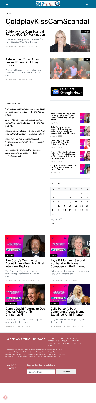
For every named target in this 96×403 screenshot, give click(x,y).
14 (76, 201)
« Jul (52, 223)
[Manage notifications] (6, 397)
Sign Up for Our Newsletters (41, 366)
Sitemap (51, 345)
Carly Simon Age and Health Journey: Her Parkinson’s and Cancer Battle (63, 167)
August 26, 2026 (56, 123)
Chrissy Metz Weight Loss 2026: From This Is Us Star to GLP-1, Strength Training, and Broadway (63, 155)
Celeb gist (86, 32)
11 (59, 201)
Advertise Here (80, 343)
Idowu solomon (11, 326)
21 (76, 206)
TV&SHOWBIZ (11, 303)
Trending (9, 255)
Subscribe (66, 372)
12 (65, 201)
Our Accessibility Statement (60, 343)
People (87, 59)
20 (70, 206)
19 (65, 206)
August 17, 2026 (56, 147)
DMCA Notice (72, 339)
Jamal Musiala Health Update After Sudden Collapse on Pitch (60, 142)
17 (53, 206)
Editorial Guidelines (56, 339)
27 (70, 210)
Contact (75, 341)
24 (53, 210)
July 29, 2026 (55, 172)
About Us (66, 341)
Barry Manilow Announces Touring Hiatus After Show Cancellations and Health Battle (62, 116)
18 (59, 206)
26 (65, 210)
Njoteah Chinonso (56, 280)
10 (53, 201)
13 (70, 201)
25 (59, 210)
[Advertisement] (26, 181)
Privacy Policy (54, 341)
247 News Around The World (15, 46)
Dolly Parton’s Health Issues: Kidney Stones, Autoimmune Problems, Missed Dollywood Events (62, 130)
